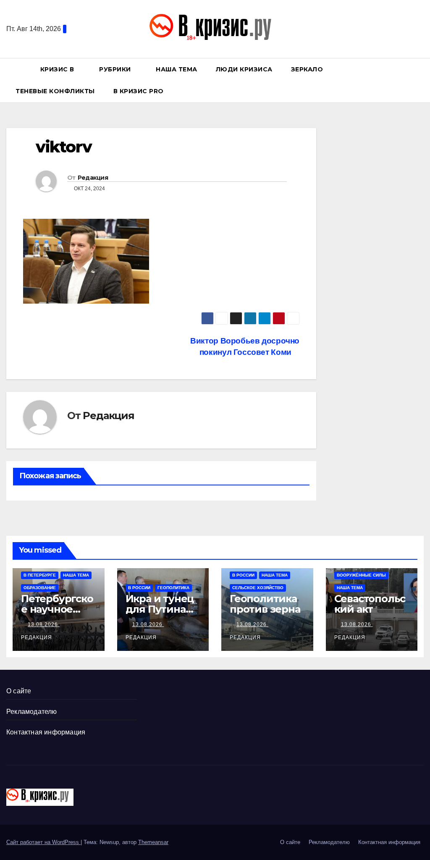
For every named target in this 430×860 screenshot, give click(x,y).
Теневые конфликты (55, 91)
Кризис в (58, 69)
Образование (40, 587)
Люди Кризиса (244, 69)
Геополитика (173, 587)
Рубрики (116, 69)
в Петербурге (40, 575)
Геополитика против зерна (265, 604)
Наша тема (176, 69)
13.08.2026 (44, 624)
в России (139, 587)
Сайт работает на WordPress (43, 842)
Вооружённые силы (361, 575)
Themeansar (153, 842)
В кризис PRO (139, 91)
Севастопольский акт (370, 604)
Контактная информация (45, 732)
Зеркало (307, 69)
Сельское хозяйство (257, 587)
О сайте (18, 691)
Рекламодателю (31, 711)
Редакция (93, 177)
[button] (421, 80)
